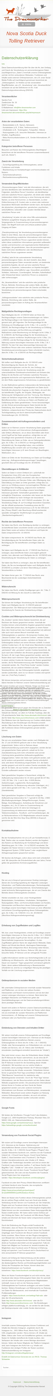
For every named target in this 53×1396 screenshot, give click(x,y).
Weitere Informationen (22, 710)
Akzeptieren (7, 706)
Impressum (35, 710)
